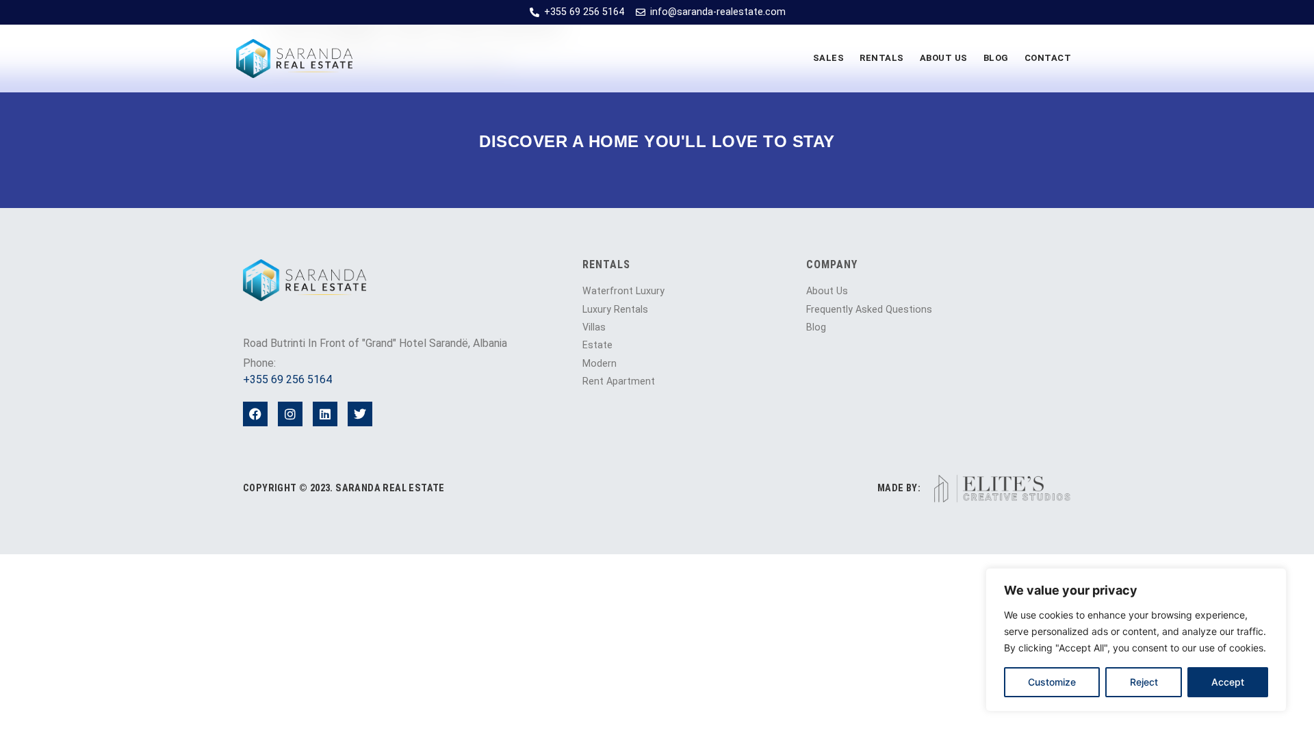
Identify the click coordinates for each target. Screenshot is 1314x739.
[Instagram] (290, 414)
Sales (829, 58)
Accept (1227, 682)
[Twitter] (360, 414)
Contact (1048, 58)
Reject (1144, 682)
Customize (1052, 682)
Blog (996, 58)
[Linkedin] (325, 414)
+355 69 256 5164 (287, 379)
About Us (944, 58)
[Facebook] (255, 414)
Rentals (882, 58)
